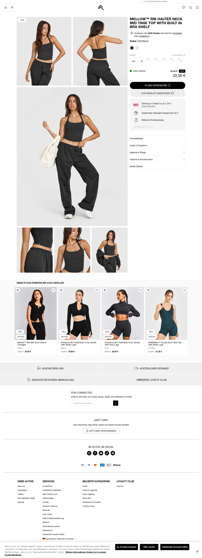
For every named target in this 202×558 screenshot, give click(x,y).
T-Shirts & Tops (89, 506)
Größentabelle (177, 55)
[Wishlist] (183, 7)
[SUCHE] (190, 7)
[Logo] (101, 7)
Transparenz (22, 490)
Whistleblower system (51, 526)
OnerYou (120, 486)
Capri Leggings (89, 494)
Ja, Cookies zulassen (126, 547)
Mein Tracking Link (50, 494)
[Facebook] (95, 454)
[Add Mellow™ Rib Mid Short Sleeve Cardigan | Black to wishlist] (53, 290)
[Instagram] (89, 454)
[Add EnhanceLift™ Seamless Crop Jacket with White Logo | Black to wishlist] (97, 290)
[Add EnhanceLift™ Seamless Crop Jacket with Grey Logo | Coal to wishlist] (141, 290)
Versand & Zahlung (50, 506)
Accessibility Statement (52, 490)
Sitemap (20, 502)
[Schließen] (197, 551)
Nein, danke (149, 547)
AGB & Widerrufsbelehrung (53, 518)
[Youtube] (101, 454)
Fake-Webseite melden (26, 498)
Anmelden (177, 33)
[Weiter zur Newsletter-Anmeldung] (115, 403)
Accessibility (47, 486)
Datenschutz (47, 530)
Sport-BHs (87, 498)
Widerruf (46, 522)
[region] (101, 550)
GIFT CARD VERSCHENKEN (102, 431)
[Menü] (5, 7)
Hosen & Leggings (90, 490)
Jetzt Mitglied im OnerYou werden (103, 1)
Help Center (47, 514)
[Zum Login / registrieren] (12, 7)
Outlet (85, 486)
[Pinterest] (112, 454)
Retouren (46, 510)
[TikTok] (107, 454)
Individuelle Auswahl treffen (175, 547)
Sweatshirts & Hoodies (92, 502)
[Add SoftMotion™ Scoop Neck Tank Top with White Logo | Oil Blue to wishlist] (184, 290)
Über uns (21, 486)
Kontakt (46, 502)
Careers (20, 494)
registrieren (144, 36)
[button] (16, 1)
